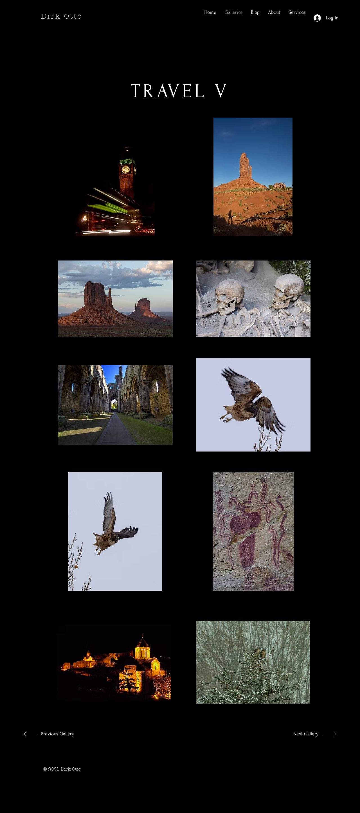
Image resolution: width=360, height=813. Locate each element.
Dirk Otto (61, 16)
